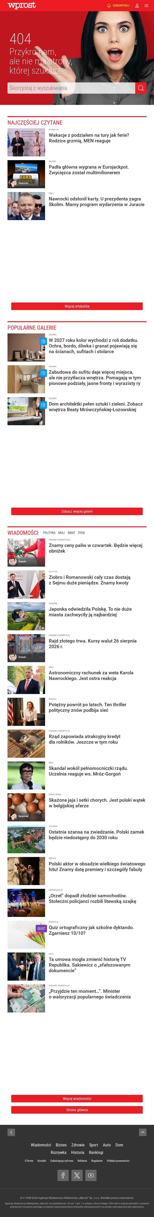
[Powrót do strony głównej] (11, 1132)
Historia (77, 1152)
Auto (107, 1145)
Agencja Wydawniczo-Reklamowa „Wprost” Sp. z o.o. (69, 1197)
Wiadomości (23, 533)
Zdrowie (78, 1145)
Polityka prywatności (118, 1160)
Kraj (61, 533)
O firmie (29, 1160)
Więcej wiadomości (77, 1098)
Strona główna (77, 1110)
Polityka (49, 533)
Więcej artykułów (77, 306)
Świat (71, 533)
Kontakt (42, 1160)
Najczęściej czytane (35, 122)
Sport (93, 1145)
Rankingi (96, 1152)
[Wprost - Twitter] (77, 1175)
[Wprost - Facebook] (63, 1175)
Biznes (61, 1145)
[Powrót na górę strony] (142, 1132)
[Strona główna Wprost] (22, 5)
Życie (81, 533)
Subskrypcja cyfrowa (61, 1160)
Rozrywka (58, 1152)
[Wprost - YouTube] (91, 1175)
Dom (119, 1145)
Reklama (82, 1160)
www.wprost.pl (119, 1207)
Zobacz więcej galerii (77, 511)
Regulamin (97, 1160)
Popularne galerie (32, 327)
